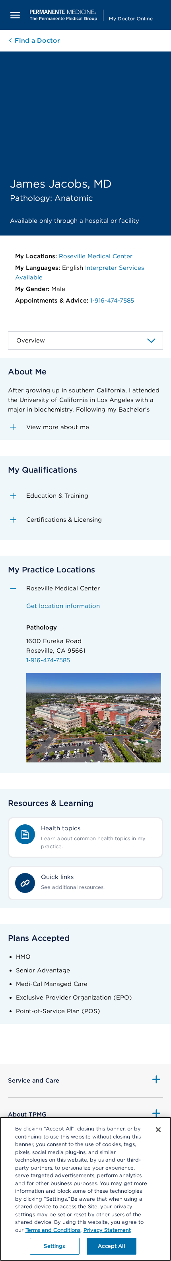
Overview (30, 340)
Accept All (111, 1246)
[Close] (158, 1129)
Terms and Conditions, (53, 1230)
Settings (54, 1246)
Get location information (63, 606)
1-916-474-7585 (112, 300)
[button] (85, 427)
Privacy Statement (107, 1230)
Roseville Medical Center (95, 256)
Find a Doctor (36, 40)
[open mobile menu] (15, 15)
